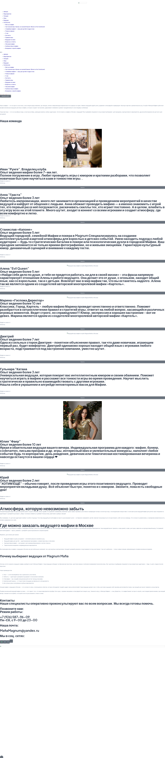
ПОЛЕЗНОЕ (6, 22)
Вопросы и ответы (10, 42)
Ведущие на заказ (10, 39)
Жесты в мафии (9, 24)
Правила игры (9, 37)
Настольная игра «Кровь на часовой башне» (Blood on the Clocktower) (25, 26)
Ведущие (6, 20)
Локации (5, 16)
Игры (4, 18)
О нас (6, 33)
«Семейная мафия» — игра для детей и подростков (19, 29)
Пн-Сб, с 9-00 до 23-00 (18, 620)
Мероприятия (7, 14)
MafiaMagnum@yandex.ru (19, 630)
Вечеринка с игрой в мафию (13, 48)
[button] (82, 52)
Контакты (8, 35)
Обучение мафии (10, 44)
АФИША (5, 11)
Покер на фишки (9, 31)
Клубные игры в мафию (11, 46)
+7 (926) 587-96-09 (15, 617)
